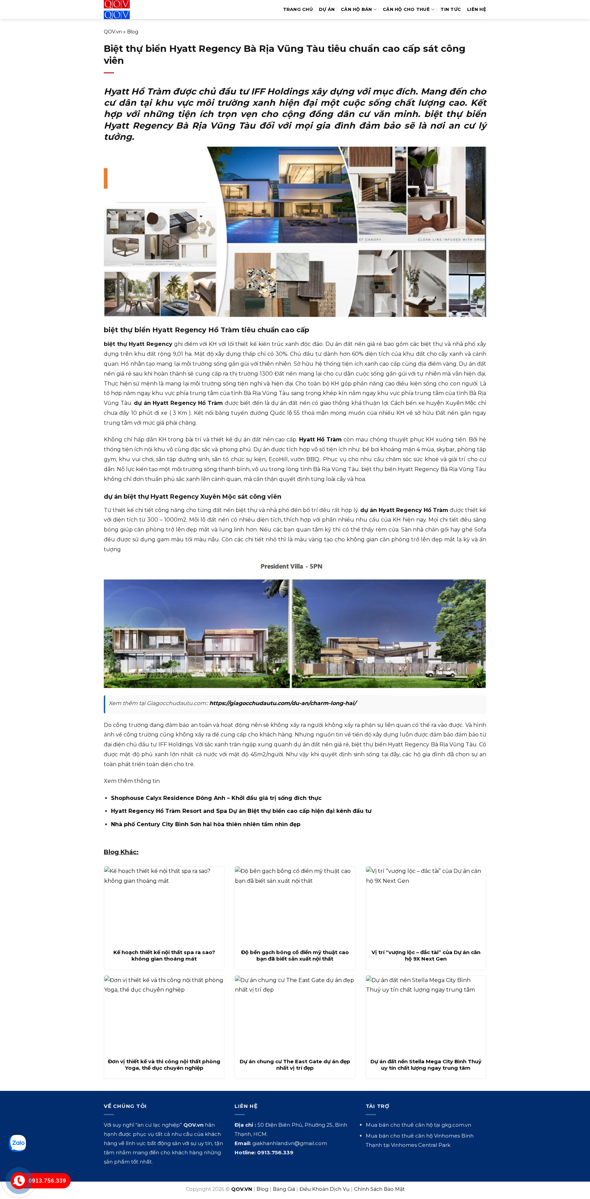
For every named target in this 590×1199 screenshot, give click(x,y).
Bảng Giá (284, 1189)
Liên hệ (476, 9)
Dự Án (327, 9)
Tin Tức (450, 9)
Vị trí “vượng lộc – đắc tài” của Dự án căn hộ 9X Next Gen (425, 955)
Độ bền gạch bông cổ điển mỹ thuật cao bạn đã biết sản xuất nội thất (295, 955)
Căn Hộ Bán (356, 9)
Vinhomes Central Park (420, 1145)
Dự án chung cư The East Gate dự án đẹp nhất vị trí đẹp (295, 1064)
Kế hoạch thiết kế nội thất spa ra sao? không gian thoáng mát (164, 955)
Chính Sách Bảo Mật (379, 1189)
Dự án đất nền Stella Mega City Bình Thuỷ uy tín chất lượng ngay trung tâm (425, 1064)
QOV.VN (241, 1189)
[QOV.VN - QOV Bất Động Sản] (132, 9)
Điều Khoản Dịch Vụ (324, 1189)
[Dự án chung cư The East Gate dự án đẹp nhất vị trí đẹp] (295, 1015)
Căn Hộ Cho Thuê (406, 9)
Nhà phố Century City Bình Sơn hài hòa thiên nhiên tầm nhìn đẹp (205, 824)
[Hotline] (19, 1180)
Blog (132, 32)
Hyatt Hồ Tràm (320, 439)
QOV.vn (113, 32)
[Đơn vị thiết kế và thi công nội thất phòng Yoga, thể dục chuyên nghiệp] (164, 1015)
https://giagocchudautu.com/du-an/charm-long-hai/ (282, 703)
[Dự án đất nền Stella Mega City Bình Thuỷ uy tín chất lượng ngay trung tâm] (426, 1015)
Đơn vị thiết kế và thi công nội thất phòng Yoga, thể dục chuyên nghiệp (164, 1064)
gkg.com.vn (456, 1125)
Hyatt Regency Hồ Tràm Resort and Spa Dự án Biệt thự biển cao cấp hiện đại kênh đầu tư (241, 811)
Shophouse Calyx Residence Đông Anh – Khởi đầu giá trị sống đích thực (216, 798)
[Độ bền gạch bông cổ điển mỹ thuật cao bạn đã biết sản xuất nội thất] (295, 905)
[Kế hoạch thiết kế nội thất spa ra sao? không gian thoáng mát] (164, 905)
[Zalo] (17, 1143)
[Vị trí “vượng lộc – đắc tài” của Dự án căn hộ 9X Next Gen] (426, 905)
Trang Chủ (298, 9)
